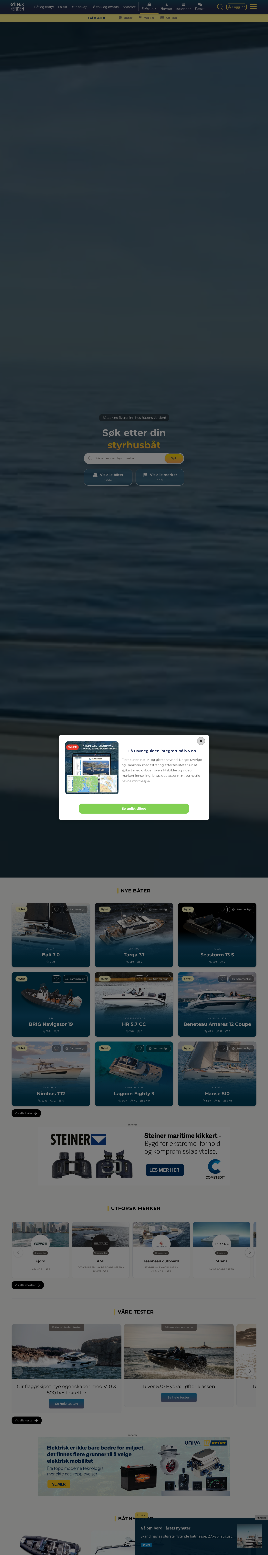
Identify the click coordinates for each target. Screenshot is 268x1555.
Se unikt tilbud (134, 808)
